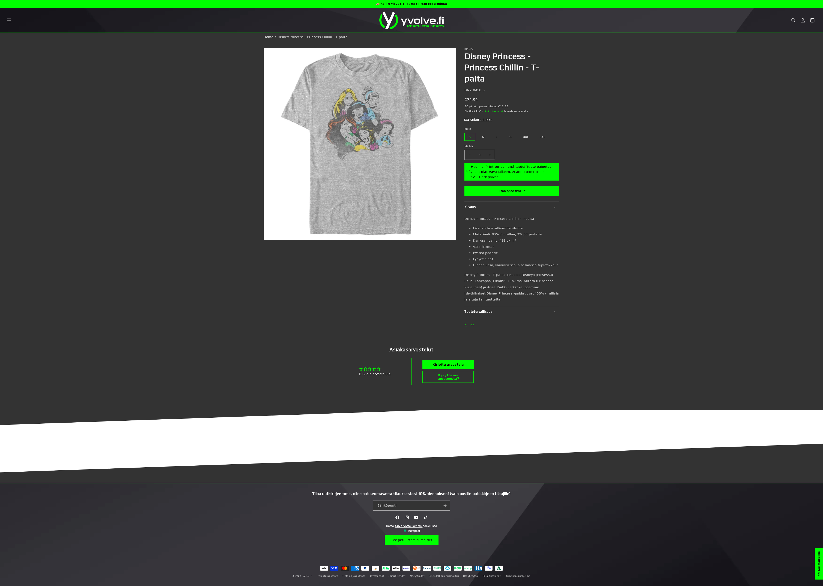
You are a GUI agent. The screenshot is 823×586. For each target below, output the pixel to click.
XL (510, 137)
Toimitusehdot (396, 576)
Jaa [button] (472, 325)
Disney (469, 49)
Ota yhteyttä (470, 576)
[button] (9, 20)
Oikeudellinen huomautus (444, 576)
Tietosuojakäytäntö (353, 576)
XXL (526, 137)
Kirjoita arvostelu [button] (448, 364)
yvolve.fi (307, 576)
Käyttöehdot (376, 576)
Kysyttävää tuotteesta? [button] (448, 377)
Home (268, 37)
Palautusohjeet (492, 576)
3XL (542, 137)
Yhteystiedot (417, 576)
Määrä (468, 146)
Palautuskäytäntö (328, 576)
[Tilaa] (445, 506)
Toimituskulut (494, 111)
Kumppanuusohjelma (518, 576)
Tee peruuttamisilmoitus (411, 540)
